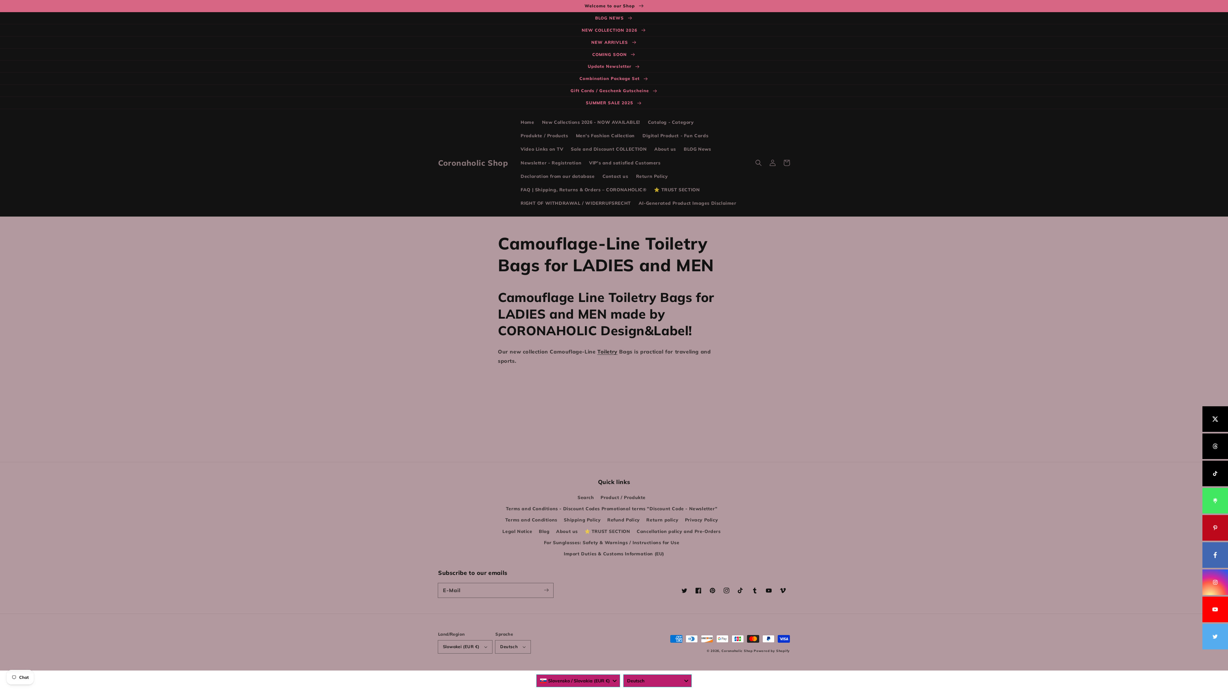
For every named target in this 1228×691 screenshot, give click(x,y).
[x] (1215, 419)
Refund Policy (623, 520)
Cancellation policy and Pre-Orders (678, 531)
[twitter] (1215, 636)
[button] (759, 163)
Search (586, 497)
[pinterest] (1215, 528)
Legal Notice (517, 531)
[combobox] (578, 680)
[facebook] (1215, 555)
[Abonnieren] (546, 590)
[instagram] (1215, 582)
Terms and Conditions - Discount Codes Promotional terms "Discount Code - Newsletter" (611, 509)
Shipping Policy (582, 520)
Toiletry (607, 351)
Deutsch (509, 646)
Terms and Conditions (531, 520)
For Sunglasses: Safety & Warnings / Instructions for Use (612, 542)
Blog (544, 531)
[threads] (1215, 446)
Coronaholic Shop (737, 651)
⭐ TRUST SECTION (607, 531)
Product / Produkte (623, 497)
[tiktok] (1215, 473)
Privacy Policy (701, 520)
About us (567, 531)
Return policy (662, 520)
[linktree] (1215, 500)
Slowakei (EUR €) (461, 646)
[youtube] (1215, 609)
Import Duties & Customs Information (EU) (614, 554)
